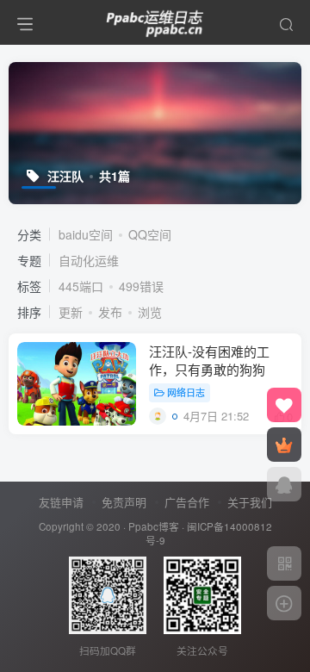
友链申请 (61, 502)
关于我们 (249, 502)
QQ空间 (149, 234)
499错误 (141, 286)
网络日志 (186, 392)
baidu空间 (86, 234)
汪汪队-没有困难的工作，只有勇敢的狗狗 (209, 360)
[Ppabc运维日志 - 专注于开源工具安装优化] (155, 20)
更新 (71, 311)
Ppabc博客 (153, 526)
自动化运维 (89, 260)
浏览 (150, 311)
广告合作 (186, 502)
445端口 (81, 286)
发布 (110, 311)
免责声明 (124, 502)
